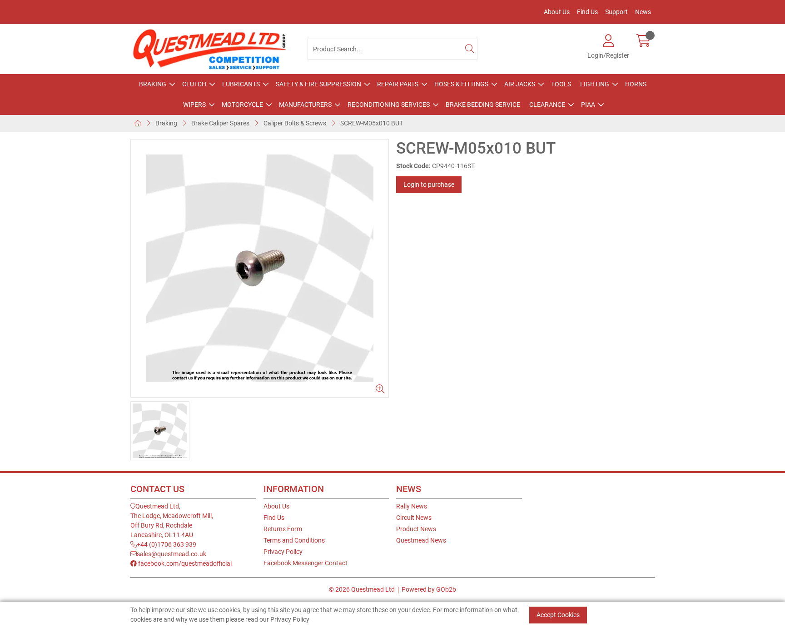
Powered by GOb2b (429, 589)
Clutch (194, 84)
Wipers (194, 104)
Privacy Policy (283, 551)
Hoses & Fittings (461, 84)
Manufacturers (305, 104)
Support (616, 11)
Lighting (594, 84)
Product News (416, 529)
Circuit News (414, 517)
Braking (152, 84)
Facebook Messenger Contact (305, 563)
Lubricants (241, 84)
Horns (635, 84)
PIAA (588, 104)
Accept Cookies (558, 614)
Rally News (411, 506)
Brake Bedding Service (483, 104)
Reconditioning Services (389, 104)
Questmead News (421, 540)
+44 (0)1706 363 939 (166, 544)
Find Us (587, 11)
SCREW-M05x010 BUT (371, 123)
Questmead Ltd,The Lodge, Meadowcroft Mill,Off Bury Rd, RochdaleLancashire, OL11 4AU (171, 520)
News (643, 11)
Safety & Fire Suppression (318, 84)
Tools (561, 84)
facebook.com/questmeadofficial (184, 563)
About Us (557, 11)
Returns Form (282, 529)
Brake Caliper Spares (220, 123)
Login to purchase (428, 184)
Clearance (547, 104)
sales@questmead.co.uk (171, 554)
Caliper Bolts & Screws (294, 123)
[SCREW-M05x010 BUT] (259, 268)
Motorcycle (242, 104)
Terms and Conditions (294, 540)
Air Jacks (519, 84)
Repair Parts (397, 84)
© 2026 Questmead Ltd (362, 589)
